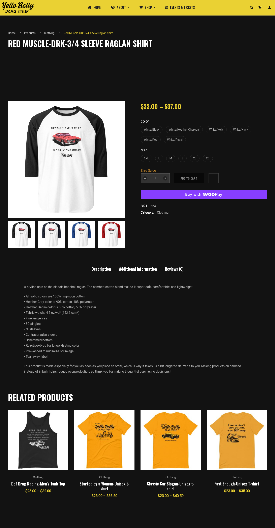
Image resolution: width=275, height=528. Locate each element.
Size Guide (148, 171)
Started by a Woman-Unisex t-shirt (104, 486)
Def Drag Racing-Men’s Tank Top (38, 484)
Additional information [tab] (138, 269)
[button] (122, 233)
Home (12, 33)
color (145, 121)
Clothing (49, 33)
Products (30, 33)
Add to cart (189, 178)
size (144, 150)
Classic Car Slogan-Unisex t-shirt (170, 486)
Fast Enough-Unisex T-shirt (236, 484)
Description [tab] (101, 269)
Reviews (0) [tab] (174, 269)
